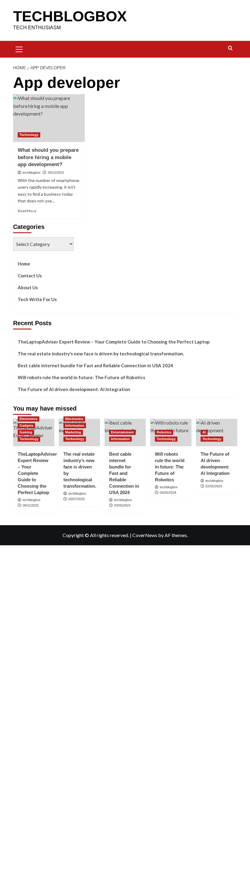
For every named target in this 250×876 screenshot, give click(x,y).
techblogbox (32, 172)
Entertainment (122, 432)
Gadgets (26, 425)
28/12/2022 (56, 172)
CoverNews (144, 535)
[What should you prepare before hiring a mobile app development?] (49, 118)
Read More (27, 210)
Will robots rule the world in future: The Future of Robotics (81, 377)
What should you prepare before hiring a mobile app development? (48, 157)
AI (204, 432)
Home (24, 263)
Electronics (29, 419)
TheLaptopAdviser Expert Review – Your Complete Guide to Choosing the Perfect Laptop (114, 341)
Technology (29, 135)
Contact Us (30, 275)
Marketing (73, 432)
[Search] (230, 48)
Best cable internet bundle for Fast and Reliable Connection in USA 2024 (95, 365)
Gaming (26, 432)
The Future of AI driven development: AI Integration (74, 389)
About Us (28, 287)
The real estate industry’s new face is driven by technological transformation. (101, 353)
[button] (19, 48)
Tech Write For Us (37, 299)
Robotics (164, 432)
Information (74, 425)
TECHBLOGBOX (70, 16)
